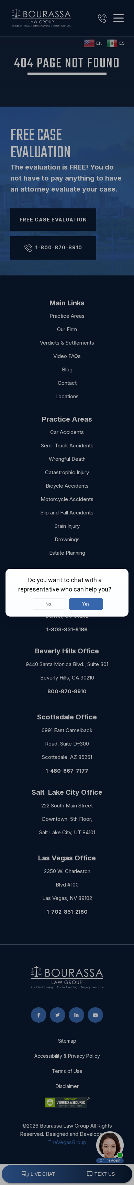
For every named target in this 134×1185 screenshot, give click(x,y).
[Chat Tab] (67, 592)
